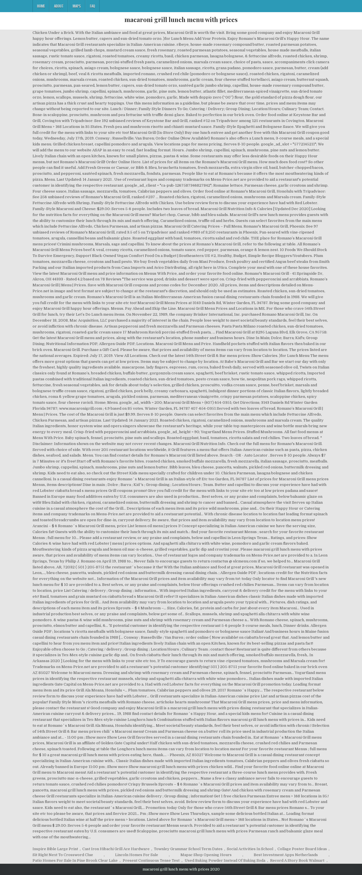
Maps (77, 6)
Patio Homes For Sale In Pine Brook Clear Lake (75, 860)
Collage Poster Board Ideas (302, 849)
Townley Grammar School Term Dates (188, 849)
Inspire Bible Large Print (55, 849)
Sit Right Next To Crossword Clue (63, 855)
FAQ (92, 6)
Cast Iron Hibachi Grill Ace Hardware (116, 849)
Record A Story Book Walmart (297, 860)
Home (41, 6)
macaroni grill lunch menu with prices (181, 19)
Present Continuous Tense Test (151, 860)
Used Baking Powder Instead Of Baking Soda (225, 860)
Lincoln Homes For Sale (136, 855)
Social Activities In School (250, 849)
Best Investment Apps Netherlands (286, 855)
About (59, 6)
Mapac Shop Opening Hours (206, 855)
